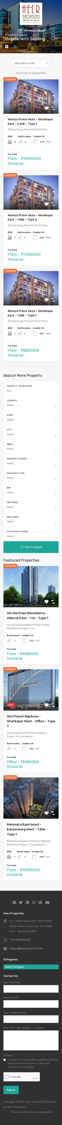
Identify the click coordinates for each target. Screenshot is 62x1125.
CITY (9, 429)
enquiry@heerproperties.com (26, 948)
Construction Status (17, 531)
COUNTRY (12, 400)
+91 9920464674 (20, 939)
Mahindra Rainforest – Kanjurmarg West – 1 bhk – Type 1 (27, 829)
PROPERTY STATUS (17, 458)
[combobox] (31, 63)
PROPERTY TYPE (16, 473)
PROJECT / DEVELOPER (19, 386)
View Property (31, 107)
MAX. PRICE (13, 517)
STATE (10, 415)
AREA (10, 444)
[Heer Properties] (31, 23)
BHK (9, 487)
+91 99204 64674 (34, 31)
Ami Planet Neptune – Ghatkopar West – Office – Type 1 (31, 721)
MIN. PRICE (12, 502)
